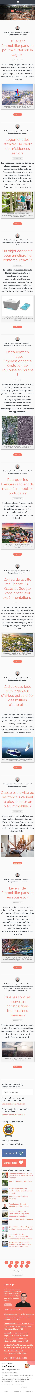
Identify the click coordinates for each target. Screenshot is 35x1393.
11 (10, 1266)
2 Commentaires (25, 784)
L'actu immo (23, 34)
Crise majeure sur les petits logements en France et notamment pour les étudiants (19, 1317)
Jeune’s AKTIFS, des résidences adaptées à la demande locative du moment (20, 1236)
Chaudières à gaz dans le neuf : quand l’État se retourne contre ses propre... (21, 1175)
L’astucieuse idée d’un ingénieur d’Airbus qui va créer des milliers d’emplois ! (17, 695)
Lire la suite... (17, 114)
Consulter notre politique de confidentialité (12, 1384)
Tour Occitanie (22, 991)
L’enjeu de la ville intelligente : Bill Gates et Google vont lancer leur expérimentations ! (18, 588)
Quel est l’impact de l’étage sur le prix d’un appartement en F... (21, 1228)
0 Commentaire (25, 32)
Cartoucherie (17, 988)
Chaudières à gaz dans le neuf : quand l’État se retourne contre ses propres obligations (19, 1326)
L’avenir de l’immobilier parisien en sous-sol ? (17, 892)
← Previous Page (17, 1275)
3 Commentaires (25, 471)
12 (16, 1266)
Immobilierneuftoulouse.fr (13, 1114)
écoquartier (12, 991)
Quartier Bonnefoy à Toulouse (20, 1181)
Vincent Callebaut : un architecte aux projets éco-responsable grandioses (19, 1213)
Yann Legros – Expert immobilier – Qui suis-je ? (19, 1205)
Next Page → (17, 1271)
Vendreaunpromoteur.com (13, 1104)
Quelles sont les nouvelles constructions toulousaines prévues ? (17, 1006)
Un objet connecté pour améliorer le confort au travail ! (17, 255)
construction (26, 988)
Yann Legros (14, 32)
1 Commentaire (25, 343)
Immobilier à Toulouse (20, 242)
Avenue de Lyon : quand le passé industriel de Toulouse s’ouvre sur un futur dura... (20, 1244)
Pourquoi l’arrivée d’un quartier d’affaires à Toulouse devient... (20, 1191)
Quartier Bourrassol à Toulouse (21, 1219)
